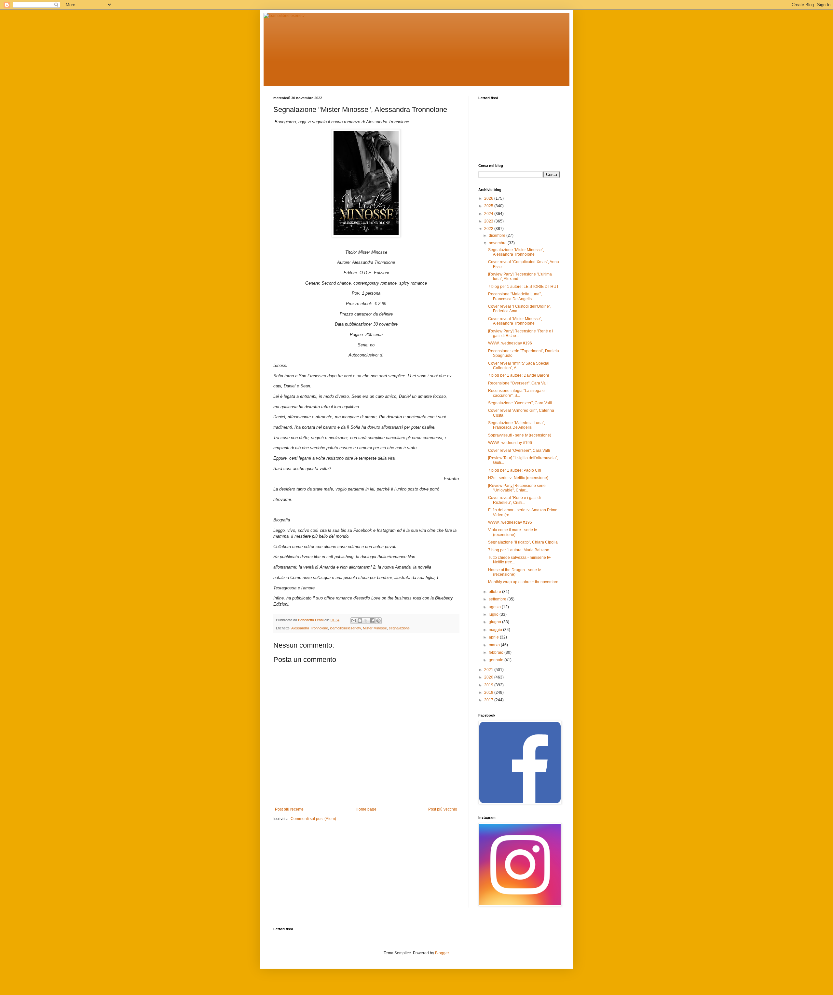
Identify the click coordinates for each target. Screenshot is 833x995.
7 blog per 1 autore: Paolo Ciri (514, 470)
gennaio (496, 660)
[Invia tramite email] (353, 620)
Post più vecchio (442, 809)
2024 (489, 213)
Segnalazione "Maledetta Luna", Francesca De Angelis (516, 425)
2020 (489, 677)
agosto (495, 607)
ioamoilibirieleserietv (345, 628)
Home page (366, 809)
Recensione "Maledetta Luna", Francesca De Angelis (515, 296)
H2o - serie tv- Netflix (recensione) (518, 478)
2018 (489, 692)
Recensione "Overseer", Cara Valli (518, 383)
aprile (494, 637)
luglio (494, 614)
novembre (498, 243)
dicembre (497, 235)
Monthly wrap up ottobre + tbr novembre (523, 582)
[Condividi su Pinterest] (378, 620)
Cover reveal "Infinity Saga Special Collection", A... (518, 365)
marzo (495, 645)
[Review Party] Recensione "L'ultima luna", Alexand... (520, 276)
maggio (496, 629)
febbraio (496, 652)
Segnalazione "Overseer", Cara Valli (520, 403)
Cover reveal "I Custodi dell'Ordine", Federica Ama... (519, 308)
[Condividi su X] (366, 620)
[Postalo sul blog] (360, 620)
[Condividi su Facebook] (372, 620)
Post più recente (289, 809)
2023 (489, 221)
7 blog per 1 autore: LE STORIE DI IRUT (523, 286)
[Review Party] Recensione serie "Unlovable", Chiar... (517, 487)
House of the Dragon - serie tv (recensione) (514, 572)
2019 (489, 685)
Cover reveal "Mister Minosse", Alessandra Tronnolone (515, 321)
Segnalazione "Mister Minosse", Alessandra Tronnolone (516, 252)
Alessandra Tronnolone (309, 628)
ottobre (495, 591)
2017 (489, 700)
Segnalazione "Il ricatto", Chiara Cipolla (523, 542)
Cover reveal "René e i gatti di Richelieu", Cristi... (514, 499)
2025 (489, 206)
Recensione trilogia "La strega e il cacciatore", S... (518, 392)
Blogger (442, 953)
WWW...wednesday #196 (510, 343)
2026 (489, 198)
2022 (489, 228)
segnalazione (399, 628)
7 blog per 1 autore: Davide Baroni (518, 375)
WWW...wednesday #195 (510, 522)
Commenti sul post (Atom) (313, 818)
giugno (495, 622)
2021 (489, 669)
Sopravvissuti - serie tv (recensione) (519, 435)
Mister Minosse (375, 628)
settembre (498, 599)
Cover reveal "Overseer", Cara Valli (519, 450)
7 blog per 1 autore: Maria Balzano (518, 550)
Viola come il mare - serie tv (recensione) (512, 532)
